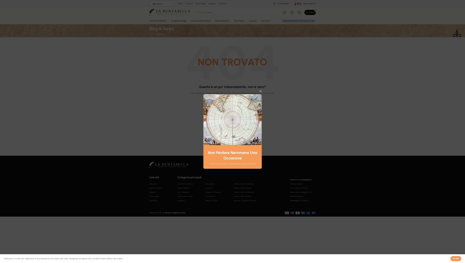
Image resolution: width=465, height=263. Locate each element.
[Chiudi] (260, 91)
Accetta (456, 258)
